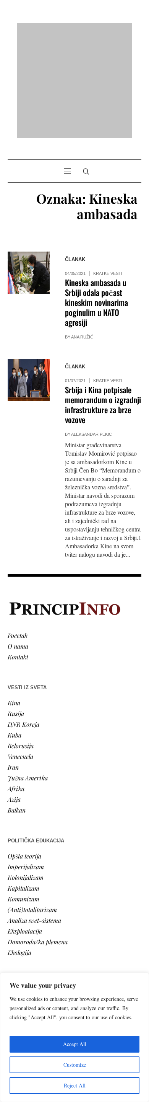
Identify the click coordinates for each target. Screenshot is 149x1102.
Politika (18, 910)
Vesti (14, 900)
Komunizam (23, 800)
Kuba (14, 636)
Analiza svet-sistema (34, 822)
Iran (13, 668)
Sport (15, 964)
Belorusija (21, 647)
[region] (74, 1037)
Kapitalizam (23, 789)
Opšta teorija (24, 757)
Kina (14, 604)
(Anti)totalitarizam (32, 811)
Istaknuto (20, 942)
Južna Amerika (28, 679)
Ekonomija (22, 921)
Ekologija (19, 854)
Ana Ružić (82, 238)
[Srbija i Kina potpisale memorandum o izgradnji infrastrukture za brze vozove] (29, 281)
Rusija (16, 615)
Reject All (75, 1085)
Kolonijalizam (26, 779)
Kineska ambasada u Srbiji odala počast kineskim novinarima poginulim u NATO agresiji (96, 204)
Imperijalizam (26, 768)
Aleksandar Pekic (91, 336)
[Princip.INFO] (74, 31)
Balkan (17, 711)
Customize (74, 1064)
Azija (14, 701)
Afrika (16, 690)
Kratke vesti (107, 175)
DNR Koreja (23, 625)
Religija (17, 953)
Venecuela (20, 658)
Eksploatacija (25, 832)
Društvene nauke (30, 932)
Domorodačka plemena (38, 843)
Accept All (74, 1044)
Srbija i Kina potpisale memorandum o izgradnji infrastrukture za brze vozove (103, 306)
